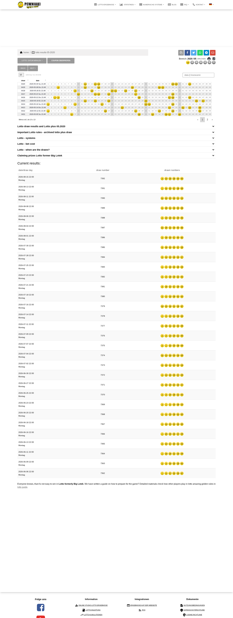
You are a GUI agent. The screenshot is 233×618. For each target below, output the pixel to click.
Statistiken (128, 5)
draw (23, 81)
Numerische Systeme (153, 5)
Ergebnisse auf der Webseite (142, 605)
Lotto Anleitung (91, 610)
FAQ (186, 5)
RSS (141, 610)
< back (22, 68)
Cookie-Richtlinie (192, 615)
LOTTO (31, 61)
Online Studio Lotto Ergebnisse (91, 605)
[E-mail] (212, 52)
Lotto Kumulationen (91, 615)
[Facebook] (187, 52)
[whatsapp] (200, 52)
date (37, 81)
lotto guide (22, 487)
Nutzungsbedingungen (192, 605)
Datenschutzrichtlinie (192, 610)
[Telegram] (206, 52)
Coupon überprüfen (60, 61)
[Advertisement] (116, 28)
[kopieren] (181, 52)
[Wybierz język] (211, 4)
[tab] (116, 126)
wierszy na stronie (33, 75)
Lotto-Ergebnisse (105, 5)
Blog (174, 5)
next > (33, 68)
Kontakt (200, 5)
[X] (193, 52)
